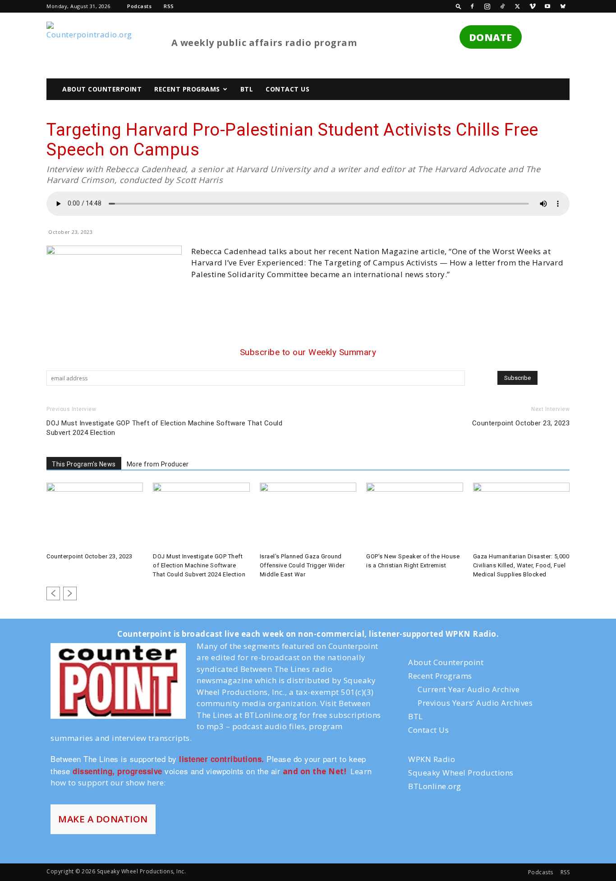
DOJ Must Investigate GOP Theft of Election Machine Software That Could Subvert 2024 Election (164, 428)
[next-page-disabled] (70, 593)
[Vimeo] (532, 6)
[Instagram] (487, 6)
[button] (458, 6)
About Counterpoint (102, 89)
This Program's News (84, 464)
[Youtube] (548, 6)
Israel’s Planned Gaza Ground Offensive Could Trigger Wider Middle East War (302, 565)
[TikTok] (502, 6)
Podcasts (139, 6)
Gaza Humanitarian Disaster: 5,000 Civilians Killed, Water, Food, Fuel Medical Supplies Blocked (521, 565)
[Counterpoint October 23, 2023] (94, 516)
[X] (517, 6)
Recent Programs (187, 89)
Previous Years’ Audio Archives (475, 703)
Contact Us (287, 89)
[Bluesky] (563, 6)
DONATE (490, 37)
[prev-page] (53, 593)
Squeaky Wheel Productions (461, 772)
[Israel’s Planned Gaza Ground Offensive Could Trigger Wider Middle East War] (308, 516)
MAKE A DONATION (103, 819)
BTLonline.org (434, 786)
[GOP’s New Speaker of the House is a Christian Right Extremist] (414, 516)
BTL (246, 89)
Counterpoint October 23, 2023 (521, 423)
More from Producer (158, 464)
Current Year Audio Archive (468, 689)
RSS (169, 6)
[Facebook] (472, 6)
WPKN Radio (431, 759)
